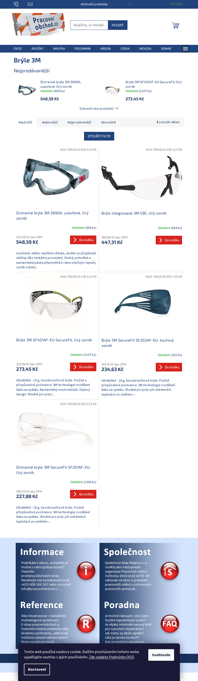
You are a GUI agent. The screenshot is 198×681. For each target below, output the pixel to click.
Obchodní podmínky (94, 4)
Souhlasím (161, 655)
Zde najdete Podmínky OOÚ (111, 657)
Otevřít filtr (99, 136)
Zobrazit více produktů (96, 108)
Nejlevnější (50, 122)
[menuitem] (18, 49)
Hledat (118, 25)
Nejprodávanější (79, 122)
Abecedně (108, 122)
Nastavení (37, 669)
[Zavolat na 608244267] (21, 4)
